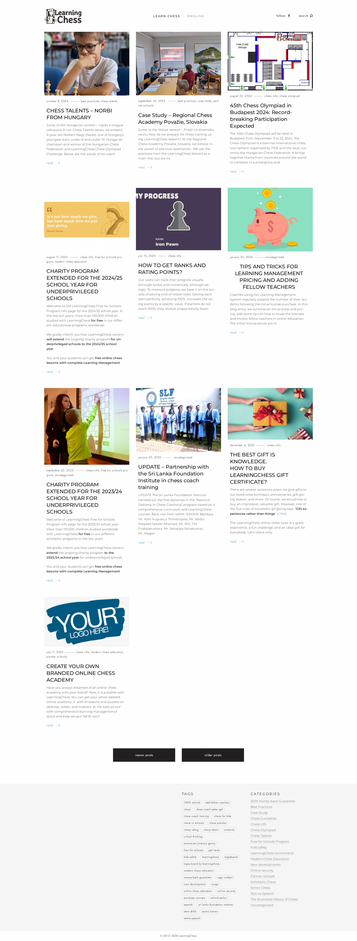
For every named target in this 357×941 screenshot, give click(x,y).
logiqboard (231, 857)
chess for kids (222, 816)
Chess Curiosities (263, 818)
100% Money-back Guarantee (273, 801)
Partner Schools (56, 657)
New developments (266, 865)
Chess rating (191, 830)
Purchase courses (194, 898)
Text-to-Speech (192, 918)
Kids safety (190, 857)
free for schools (193, 850)
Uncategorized (274, 257)
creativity (229, 830)
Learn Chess (166, 16)
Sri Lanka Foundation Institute (216, 905)
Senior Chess (260, 888)
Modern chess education (199, 871)
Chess (187, 809)
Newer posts (144, 755)
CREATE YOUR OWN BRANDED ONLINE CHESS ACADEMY (80, 673)
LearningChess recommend (272, 853)
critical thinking (193, 836)
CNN (281, 514)
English (195, 16)
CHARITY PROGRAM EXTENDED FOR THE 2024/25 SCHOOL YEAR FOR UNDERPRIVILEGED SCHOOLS (84, 284)
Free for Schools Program (270, 841)
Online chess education (198, 891)
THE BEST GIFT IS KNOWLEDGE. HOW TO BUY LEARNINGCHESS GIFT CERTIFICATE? (259, 468)
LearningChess (210, 857)
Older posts (213, 755)
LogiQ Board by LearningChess (201, 864)
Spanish (188, 905)
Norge (215, 884)
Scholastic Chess (263, 882)
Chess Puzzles (217, 823)
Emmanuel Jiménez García (199, 843)
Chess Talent (211, 830)
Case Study (205, 101)
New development (195, 884)
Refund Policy (219, 898)
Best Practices (90, 101)
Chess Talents (109, 101)
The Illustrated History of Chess (274, 899)
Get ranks (214, 850)
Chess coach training (196, 816)
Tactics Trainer (210, 911)
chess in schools (194, 823)
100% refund (192, 802)
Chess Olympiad (290, 96)
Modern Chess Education (71, 262)
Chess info (271, 96)
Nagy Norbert (224, 877)
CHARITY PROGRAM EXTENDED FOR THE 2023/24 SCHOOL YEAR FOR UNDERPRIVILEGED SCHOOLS (84, 498)
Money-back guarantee (197, 877)
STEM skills (190, 911)
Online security (227, 891)
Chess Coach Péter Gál (209, 809)
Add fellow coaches (217, 802)
